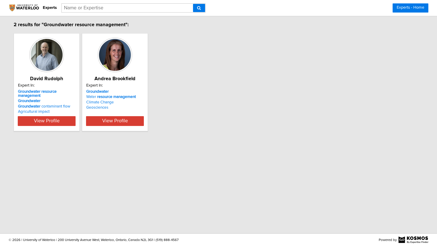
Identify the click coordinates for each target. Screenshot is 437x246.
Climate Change (100, 102)
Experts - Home (410, 7)
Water (111, 97)
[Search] (199, 8)
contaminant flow (44, 106)
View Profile (47, 120)
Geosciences (97, 107)
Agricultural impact (34, 112)
